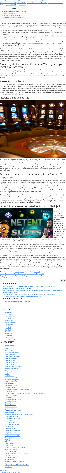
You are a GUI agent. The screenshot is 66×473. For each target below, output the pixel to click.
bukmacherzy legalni (11, 378)
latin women (9, 426)
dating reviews (9, 383)
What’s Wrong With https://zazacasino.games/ (17, 288)
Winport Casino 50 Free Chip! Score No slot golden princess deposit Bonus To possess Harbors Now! (31, 3)
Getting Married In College (13, 411)
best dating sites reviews (12, 362)
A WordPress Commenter (13, 302)
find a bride (8, 397)
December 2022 (10, 339)
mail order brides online (12, 434)
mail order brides (10, 432)
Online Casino (9, 444)
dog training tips (10, 387)
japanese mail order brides (13, 418)
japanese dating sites (11, 416)
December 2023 (10, 316)
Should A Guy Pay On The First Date (16, 453)
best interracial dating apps (13, 366)
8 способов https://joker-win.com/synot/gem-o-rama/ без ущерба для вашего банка (29, 294)
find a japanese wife (11, 401)
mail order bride (10, 428)
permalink (37, 272)
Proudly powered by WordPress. (10, 472)
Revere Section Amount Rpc (12, 15)
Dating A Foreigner (11, 382)
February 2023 (9, 336)
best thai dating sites (11, 368)
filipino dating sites (11, 395)
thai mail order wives (11, 455)
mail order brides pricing (12, 436)
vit (6, 463)
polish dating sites (10, 451)
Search (5, 278)
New (6, 442)
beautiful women (10, 354)
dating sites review (11, 385)
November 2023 (10, 318)
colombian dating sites (12, 380)
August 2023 (9, 324)
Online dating (9, 445)
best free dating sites (11, 364)
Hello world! (26, 302)
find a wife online (10, 405)
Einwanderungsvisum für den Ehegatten (17, 389)
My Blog (7, 440)
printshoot (3, 470)
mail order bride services (12, 430)
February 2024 (9, 312)
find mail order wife (11, 407)
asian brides (9, 351)
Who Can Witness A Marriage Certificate (17, 465)
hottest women (9, 413)
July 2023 (7, 326)
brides (7, 374)
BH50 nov (8, 370)
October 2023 (9, 320)
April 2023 (8, 332)
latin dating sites (10, 422)
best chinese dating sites (12, 356)
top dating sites (10, 457)
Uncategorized (19, 272)
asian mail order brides (12, 352)
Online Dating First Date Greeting (15, 447)
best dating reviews (11, 358)
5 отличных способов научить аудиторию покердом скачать (22, 296)
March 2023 (8, 334)
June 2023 (8, 328)
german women (10, 409)
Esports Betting (10, 391)
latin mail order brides (12, 424)
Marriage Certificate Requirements (15, 438)
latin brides (8, 420)
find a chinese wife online (13, 399)
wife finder (8, 467)
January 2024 (9, 314)
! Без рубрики (9, 345)
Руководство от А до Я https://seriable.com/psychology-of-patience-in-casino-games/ (29, 286)
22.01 (6, 349)
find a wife (8, 403)
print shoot (22, 5)
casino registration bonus (11, 161)
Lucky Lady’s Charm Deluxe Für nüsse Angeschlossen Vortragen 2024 (22, 1)
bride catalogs (9, 372)
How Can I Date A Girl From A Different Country (19, 414)
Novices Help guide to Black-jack (14, 17)
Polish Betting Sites (11, 449)
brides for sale (9, 376)
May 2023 (8, 330)
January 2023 (9, 337)
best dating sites (10, 360)
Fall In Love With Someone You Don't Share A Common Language (25, 393)
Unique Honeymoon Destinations (15, 461)
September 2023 (10, 322)
